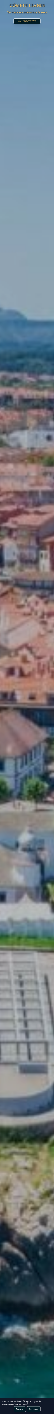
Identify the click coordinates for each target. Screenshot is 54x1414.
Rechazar (33, 1409)
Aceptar (20, 1409)
